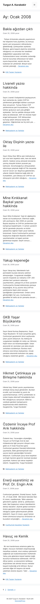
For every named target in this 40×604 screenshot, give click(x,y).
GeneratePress (20, 601)
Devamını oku (23, 66)
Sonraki (11, 590)
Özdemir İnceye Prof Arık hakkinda (19, 426)
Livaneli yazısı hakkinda (14, 85)
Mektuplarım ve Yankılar (15, 131)
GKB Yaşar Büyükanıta (12, 319)
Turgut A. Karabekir (14, 4)
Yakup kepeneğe (16, 260)
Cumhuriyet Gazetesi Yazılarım (17, 525)
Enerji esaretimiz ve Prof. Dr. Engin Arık (18, 482)
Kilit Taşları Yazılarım (14, 72)
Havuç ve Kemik (15, 536)
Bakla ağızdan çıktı (18, 29)
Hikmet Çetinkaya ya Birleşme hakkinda (19, 375)
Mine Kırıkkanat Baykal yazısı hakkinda (15, 202)
